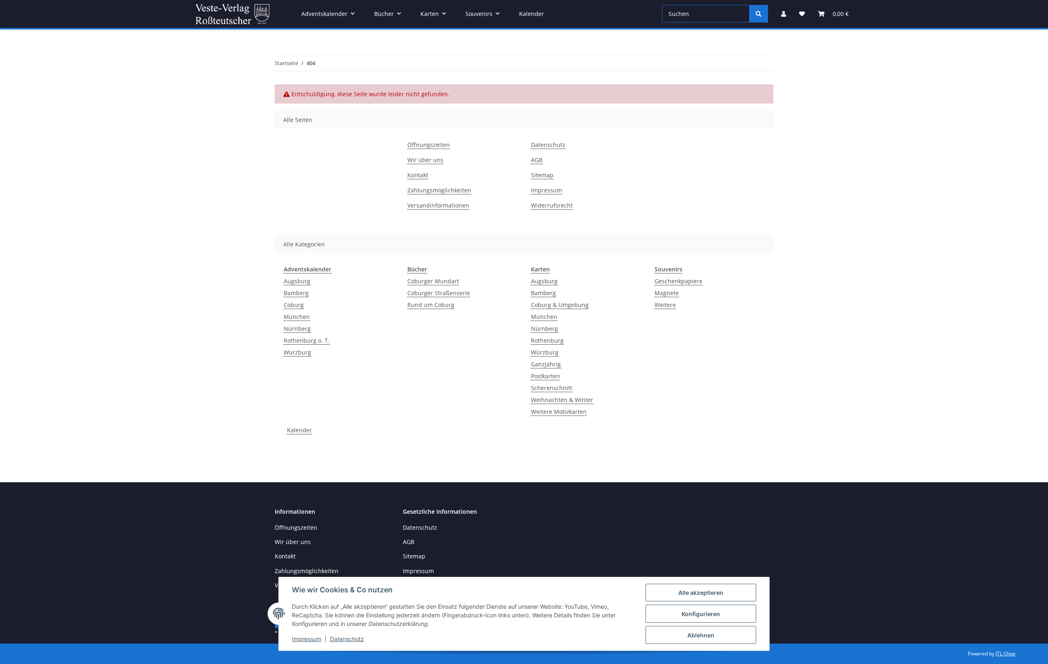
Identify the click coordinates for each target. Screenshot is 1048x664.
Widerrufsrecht (552, 205)
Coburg (294, 305)
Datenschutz (347, 638)
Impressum (306, 638)
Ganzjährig (546, 364)
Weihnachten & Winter (562, 400)
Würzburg (297, 352)
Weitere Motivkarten (559, 412)
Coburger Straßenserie (438, 293)
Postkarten (545, 376)
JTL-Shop (1005, 653)
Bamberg (296, 293)
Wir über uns (425, 160)
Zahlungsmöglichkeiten (439, 190)
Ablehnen (700, 635)
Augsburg (297, 281)
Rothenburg (547, 340)
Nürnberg (297, 328)
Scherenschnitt (551, 388)
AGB (536, 160)
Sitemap (542, 175)
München (297, 317)
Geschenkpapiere (678, 281)
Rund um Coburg (430, 305)
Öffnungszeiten (428, 145)
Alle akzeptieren (700, 592)
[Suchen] (758, 14)
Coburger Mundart (433, 281)
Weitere (665, 305)
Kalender (299, 430)
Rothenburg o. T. (307, 340)
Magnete (667, 293)
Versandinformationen (438, 205)
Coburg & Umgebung (560, 305)
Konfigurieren (701, 613)
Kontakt (417, 175)
